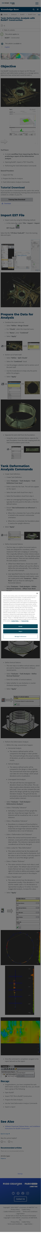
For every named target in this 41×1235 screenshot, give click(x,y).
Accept (20, 626)
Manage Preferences (20, 636)
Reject (20, 631)
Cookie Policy (15, 621)
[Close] (37, 593)
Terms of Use (24, 621)
